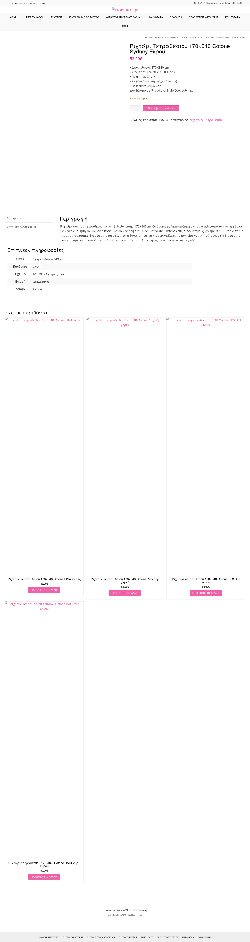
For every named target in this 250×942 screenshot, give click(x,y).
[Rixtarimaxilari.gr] (125, 9)
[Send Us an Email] (4, 3)
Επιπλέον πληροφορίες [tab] (21, 226)
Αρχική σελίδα (152, 37)
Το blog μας (204, 937)
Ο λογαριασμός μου (49, 937)
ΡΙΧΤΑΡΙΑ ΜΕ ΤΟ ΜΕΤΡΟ (84, 17)
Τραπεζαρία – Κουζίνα (203, 17)
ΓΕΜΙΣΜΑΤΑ (232, 17)
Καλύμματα (155, 17)
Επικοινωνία (188, 937)
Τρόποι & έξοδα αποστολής (101, 937)
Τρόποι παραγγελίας (73, 937)
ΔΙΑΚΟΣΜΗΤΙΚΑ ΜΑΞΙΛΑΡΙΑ (123, 17)
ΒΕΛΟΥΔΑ (176, 17)
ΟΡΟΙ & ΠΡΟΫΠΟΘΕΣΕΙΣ (167, 937)
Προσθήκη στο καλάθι (161, 108)
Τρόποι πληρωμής (128, 937)
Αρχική (14, 17)
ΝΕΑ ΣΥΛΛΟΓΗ (35, 17)
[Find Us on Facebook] (8, 3)
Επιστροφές (147, 937)
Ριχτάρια (56, 17)
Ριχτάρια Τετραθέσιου (181, 37)
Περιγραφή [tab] (14, 218)
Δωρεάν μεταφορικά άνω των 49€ (28, 3)
